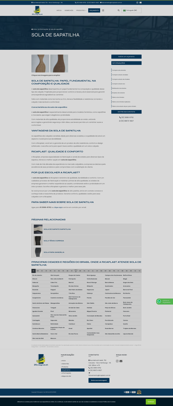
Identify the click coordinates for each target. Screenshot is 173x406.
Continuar (151, 401)
